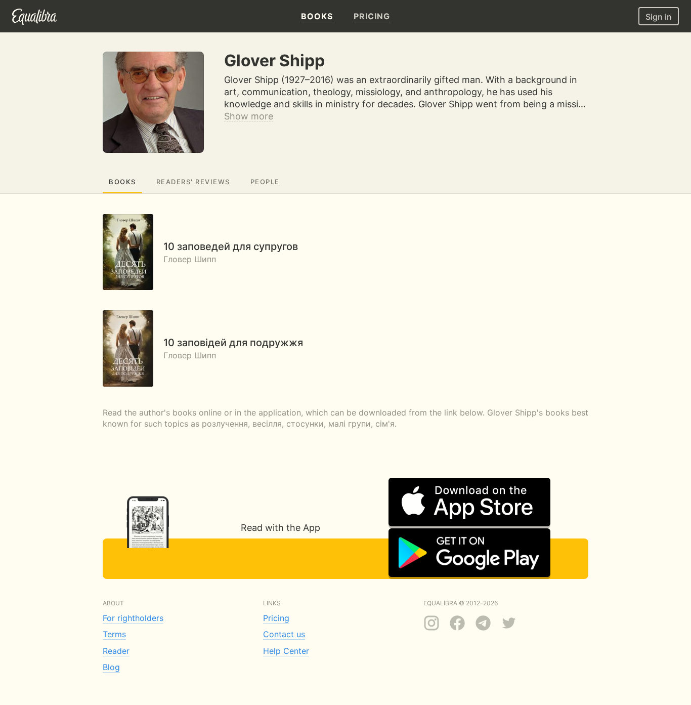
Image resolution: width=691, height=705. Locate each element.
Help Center (286, 651)
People (265, 182)
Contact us (284, 634)
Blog (111, 667)
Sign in (658, 17)
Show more (248, 116)
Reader (116, 651)
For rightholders (133, 618)
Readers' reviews (193, 182)
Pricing (276, 618)
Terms (114, 634)
